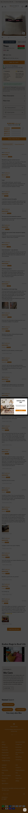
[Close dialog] (26, 399)
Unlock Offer (20, 410)
